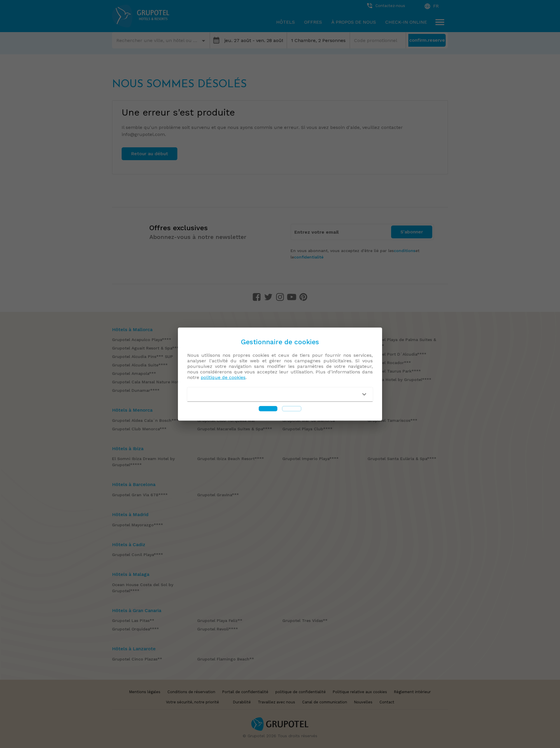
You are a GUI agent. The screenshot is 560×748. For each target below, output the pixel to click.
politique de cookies (223, 377)
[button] (280, 394)
